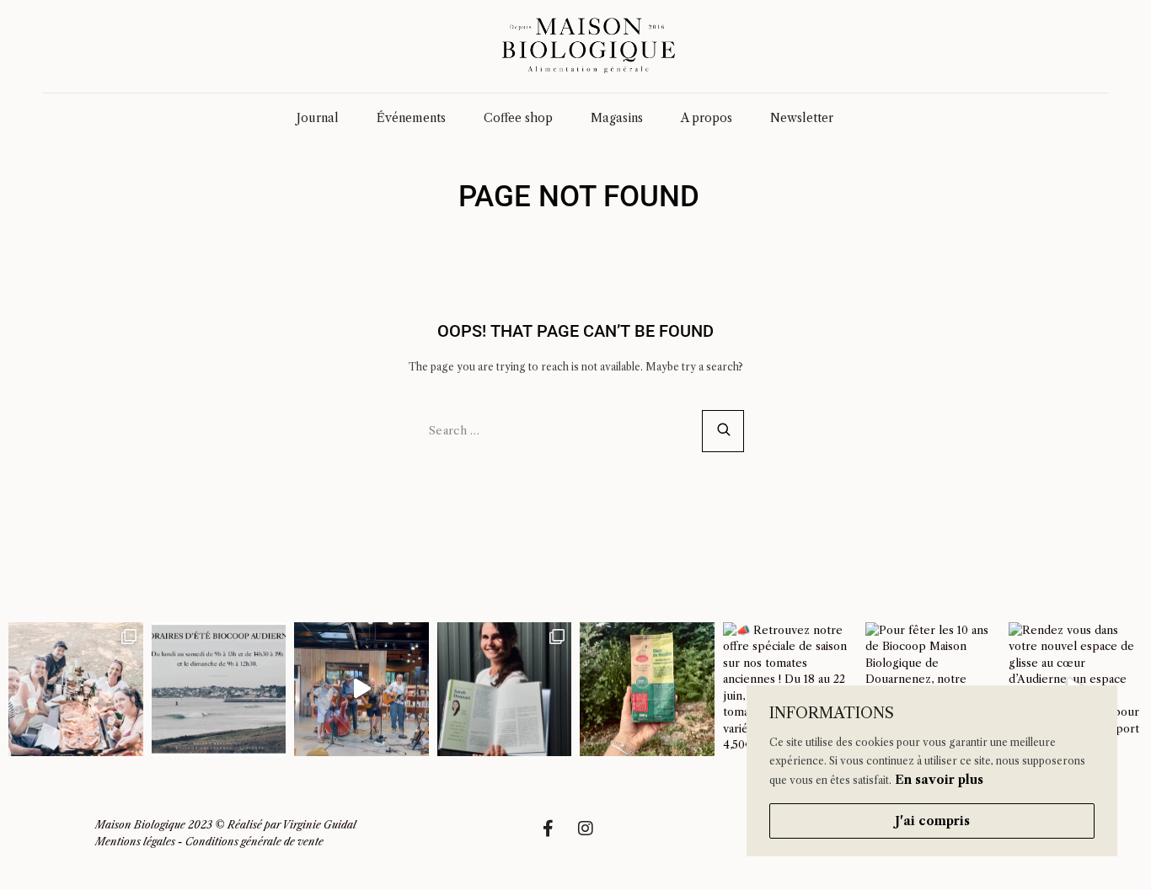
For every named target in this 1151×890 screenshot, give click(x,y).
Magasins (617, 118)
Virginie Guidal (319, 824)
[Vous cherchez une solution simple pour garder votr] (647, 689)
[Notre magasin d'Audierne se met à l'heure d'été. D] (219, 689)
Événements (411, 118)
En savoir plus (939, 779)
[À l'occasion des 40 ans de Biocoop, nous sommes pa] (504, 689)
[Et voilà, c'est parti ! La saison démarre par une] (75, 689)
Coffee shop (518, 118)
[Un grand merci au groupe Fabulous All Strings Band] (361, 689)
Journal (318, 118)
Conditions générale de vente (254, 841)
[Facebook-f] (556, 837)
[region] (932, 770)
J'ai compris (932, 821)
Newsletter (801, 118)
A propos (706, 118)
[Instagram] (594, 837)
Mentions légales (135, 841)
